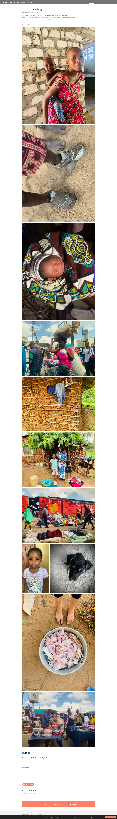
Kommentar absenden (28, 784)
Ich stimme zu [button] (110, 817)
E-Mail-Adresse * (26, 767)
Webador (93, 814)
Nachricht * (24, 774)
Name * (24, 760)
